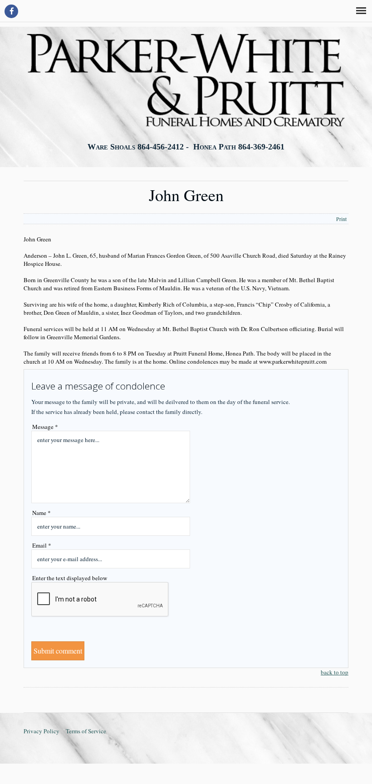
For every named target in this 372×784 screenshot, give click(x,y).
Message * (45, 427)
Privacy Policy (41, 731)
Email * (41, 545)
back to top (334, 672)
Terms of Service (86, 731)
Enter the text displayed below (69, 578)
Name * (41, 513)
